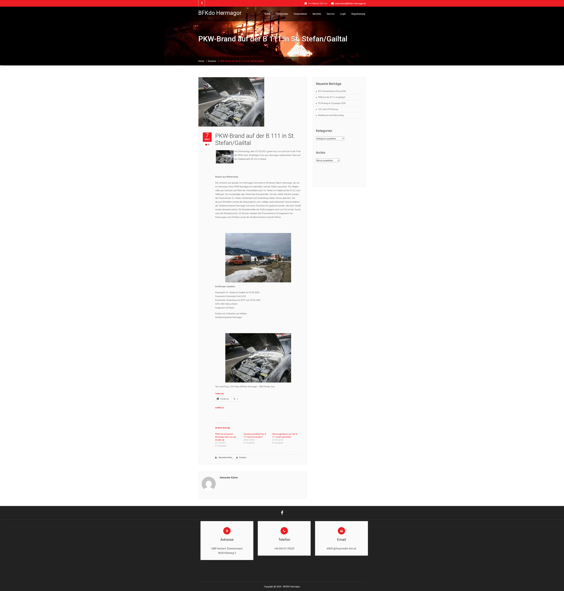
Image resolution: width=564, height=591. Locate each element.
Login (343, 13)
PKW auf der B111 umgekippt (331, 97)
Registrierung (358, 13)
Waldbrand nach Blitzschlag (331, 115)
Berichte (317, 13)
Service (330, 13)
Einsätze (212, 61)
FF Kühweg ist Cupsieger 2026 (332, 103)
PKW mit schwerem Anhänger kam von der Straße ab (225, 437)
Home (267, 13)
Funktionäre (282, 13)
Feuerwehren (300, 13)
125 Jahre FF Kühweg (328, 109)
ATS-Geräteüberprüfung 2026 (332, 91)
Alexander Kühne (225, 458)
